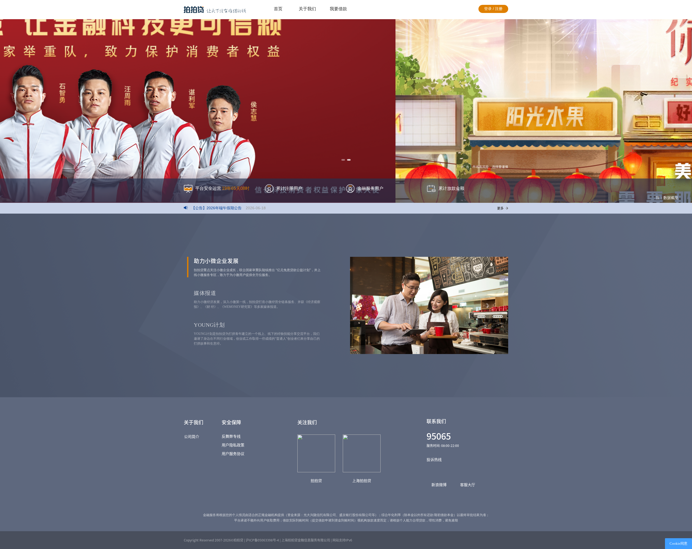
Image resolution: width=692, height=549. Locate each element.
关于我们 (307, 8)
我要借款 (338, 8)
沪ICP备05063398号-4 (262, 540)
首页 (278, 8)
